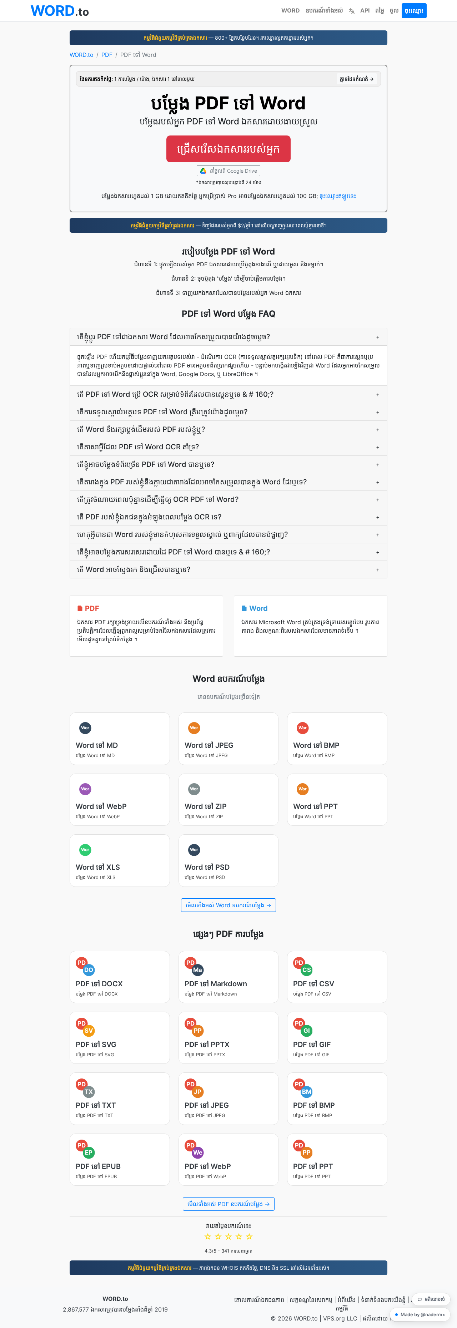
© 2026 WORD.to (294, 1318)
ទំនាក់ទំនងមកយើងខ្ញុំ (383, 1299)
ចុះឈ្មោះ (414, 10)
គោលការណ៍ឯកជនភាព (259, 1299)
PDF (106, 54)
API (365, 10)
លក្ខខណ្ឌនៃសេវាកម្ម (311, 1299)
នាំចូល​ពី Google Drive (233, 171)
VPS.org (334, 1318)
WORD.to (82, 54)
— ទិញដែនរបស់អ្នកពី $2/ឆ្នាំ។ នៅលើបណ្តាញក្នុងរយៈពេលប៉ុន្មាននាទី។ (229, 225)
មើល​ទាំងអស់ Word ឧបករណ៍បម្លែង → (228, 905)
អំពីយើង (347, 1299)
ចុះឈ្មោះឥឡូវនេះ (338, 195)
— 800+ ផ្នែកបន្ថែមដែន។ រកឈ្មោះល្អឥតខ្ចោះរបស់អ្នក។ (228, 38)
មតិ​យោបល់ (435, 1299)
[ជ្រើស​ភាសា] (351, 10)
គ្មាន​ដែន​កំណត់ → (357, 79)
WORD (290, 10)
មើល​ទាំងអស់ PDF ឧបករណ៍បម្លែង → (228, 1204)
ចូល (394, 10)
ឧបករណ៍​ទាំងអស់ (324, 10)
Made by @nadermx (423, 1314)
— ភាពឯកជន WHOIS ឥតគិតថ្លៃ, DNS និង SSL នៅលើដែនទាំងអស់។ (228, 1268)
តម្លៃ (379, 10)
